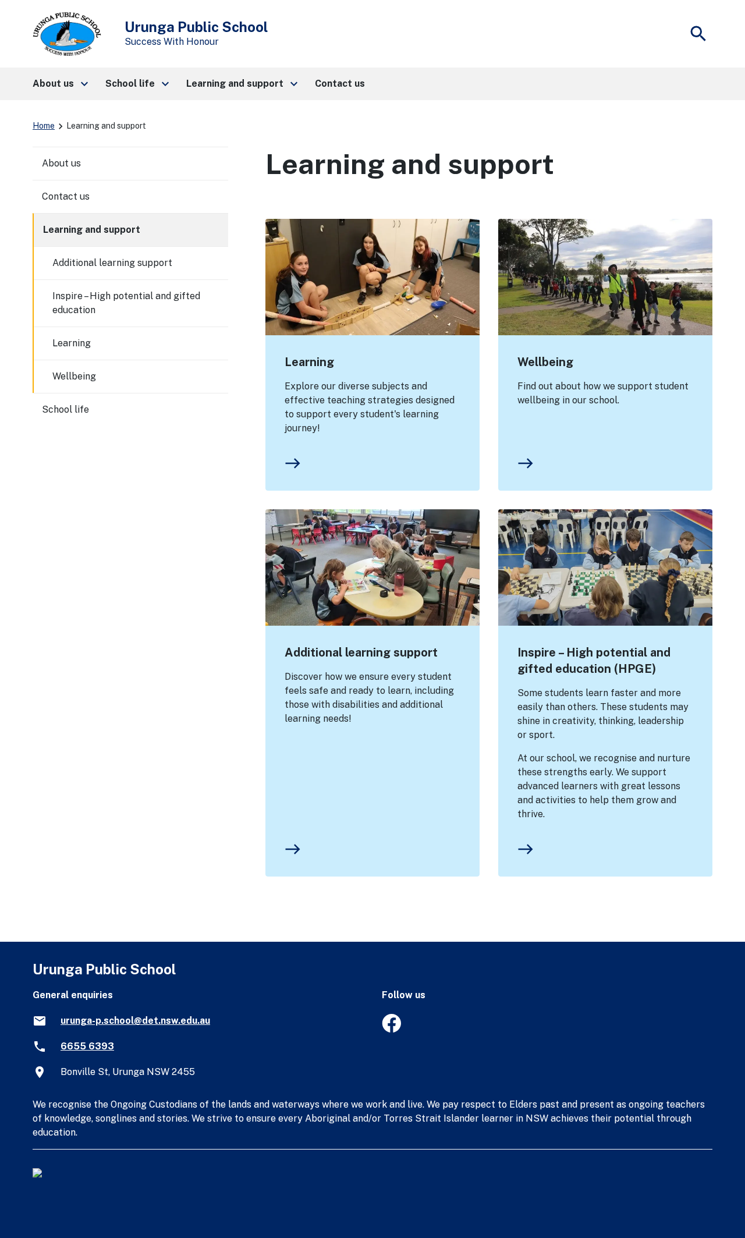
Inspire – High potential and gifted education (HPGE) (593, 660)
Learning (309, 362)
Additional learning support (361, 652)
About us (61, 163)
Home (44, 125)
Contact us (66, 196)
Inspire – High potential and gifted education (126, 302)
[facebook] (391, 1029)
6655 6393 (87, 1046)
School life (65, 409)
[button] (59, 84)
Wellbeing (545, 362)
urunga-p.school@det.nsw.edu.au (135, 1020)
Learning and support (91, 229)
